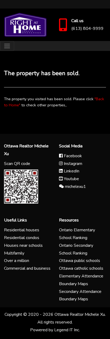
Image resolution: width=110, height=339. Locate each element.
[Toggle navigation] (7, 46)
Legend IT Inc (66, 330)
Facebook (72, 156)
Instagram (72, 164)
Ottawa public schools (79, 261)
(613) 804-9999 (87, 28)
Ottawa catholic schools (81, 268)
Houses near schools (23, 245)
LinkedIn (71, 171)
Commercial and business (27, 268)
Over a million (16, 261)
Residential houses (21, 230)
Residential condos (21, 238)
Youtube (71, 179)
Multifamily (14, 253)
